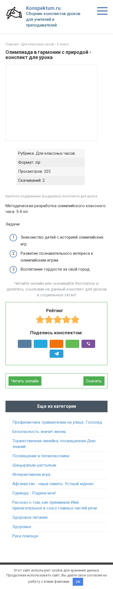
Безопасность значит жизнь (39, 431)
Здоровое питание (30, 517)
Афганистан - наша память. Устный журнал (53, 483)
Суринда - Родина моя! (34, 493)
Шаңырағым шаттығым (34, 465)
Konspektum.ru (43, 8)
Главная (11, 44)
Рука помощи (25, 536)
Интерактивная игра (31, 474)
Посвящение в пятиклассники (40, 455)
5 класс (63, 44)
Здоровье (21, 526)
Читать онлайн (25, 381)
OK (78, 582)
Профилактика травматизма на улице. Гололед (57, 422)
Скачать (94, 381)
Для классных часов (37, 44)
